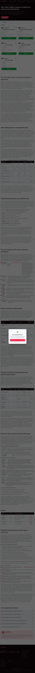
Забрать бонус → (17, 340)
